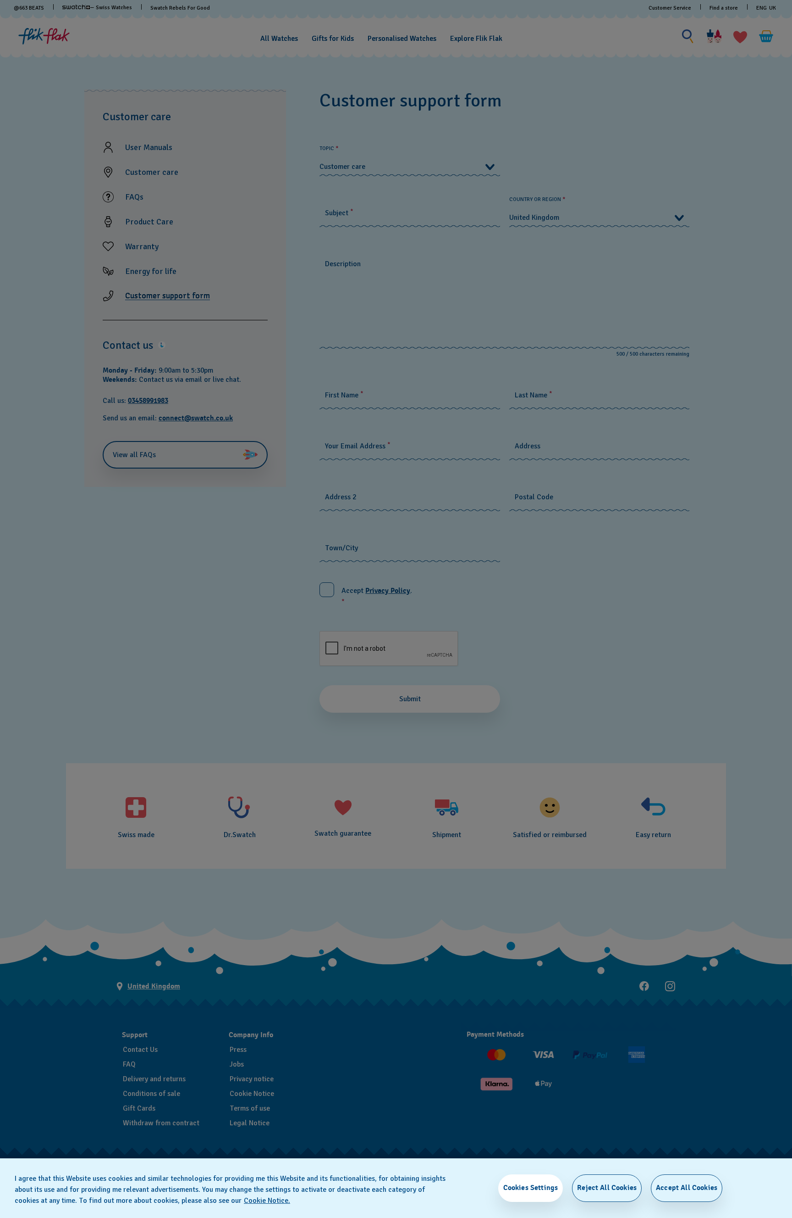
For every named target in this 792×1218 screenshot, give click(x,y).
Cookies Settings (530, 1187)
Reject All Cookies (607, 1187)
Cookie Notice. (267, 1200)
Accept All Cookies (686, 1187)
